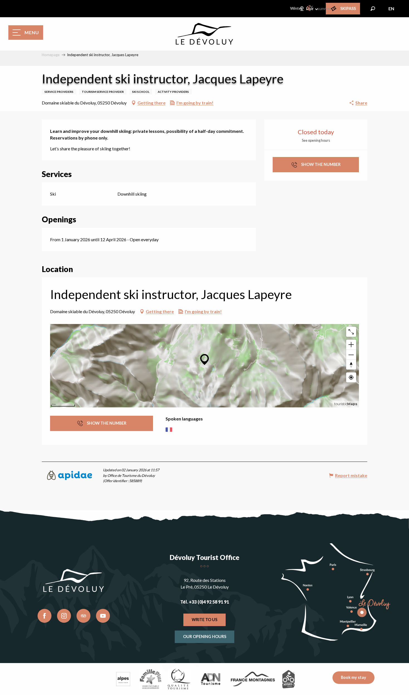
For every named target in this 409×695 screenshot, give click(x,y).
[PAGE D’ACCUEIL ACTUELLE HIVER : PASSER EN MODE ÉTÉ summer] (310, 8)
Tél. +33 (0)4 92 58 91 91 (204, 601)
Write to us (204, 619)
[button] (372, 8)
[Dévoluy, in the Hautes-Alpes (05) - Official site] (204, 34)
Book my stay (353, 677)
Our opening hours (204, 636)
